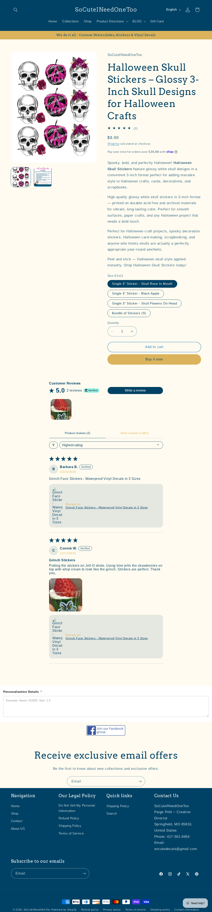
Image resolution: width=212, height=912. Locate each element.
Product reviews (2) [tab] (77, 433)
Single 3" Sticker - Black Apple (136, 293)
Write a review (135, 390)
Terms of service (135, 909)
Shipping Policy (70, 825)
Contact (16, 821)
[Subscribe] (140, 781)
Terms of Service (71, 833)
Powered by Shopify (64, 909)
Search (111, 813)
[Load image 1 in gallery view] (21, 177)
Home (15, 806)
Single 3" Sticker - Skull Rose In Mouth (142, 283)
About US (18, 828)
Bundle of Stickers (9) (129, 313)
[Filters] (53, 445)
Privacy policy (112, 909)
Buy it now (154, 359)
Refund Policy (69, 818)
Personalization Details (22, 691)
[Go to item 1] (61, 409)
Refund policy (90, 909)
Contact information (186, 909)
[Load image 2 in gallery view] (43, 177)
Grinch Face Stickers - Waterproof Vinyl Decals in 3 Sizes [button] (107, 507)
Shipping (113, 143)
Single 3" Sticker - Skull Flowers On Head (144, 303)
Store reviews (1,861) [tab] (134, 433)
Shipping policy (160, 909)
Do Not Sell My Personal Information (77, 808)
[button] (15, 10)
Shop (15, 813)
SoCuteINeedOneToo (37, 909)
